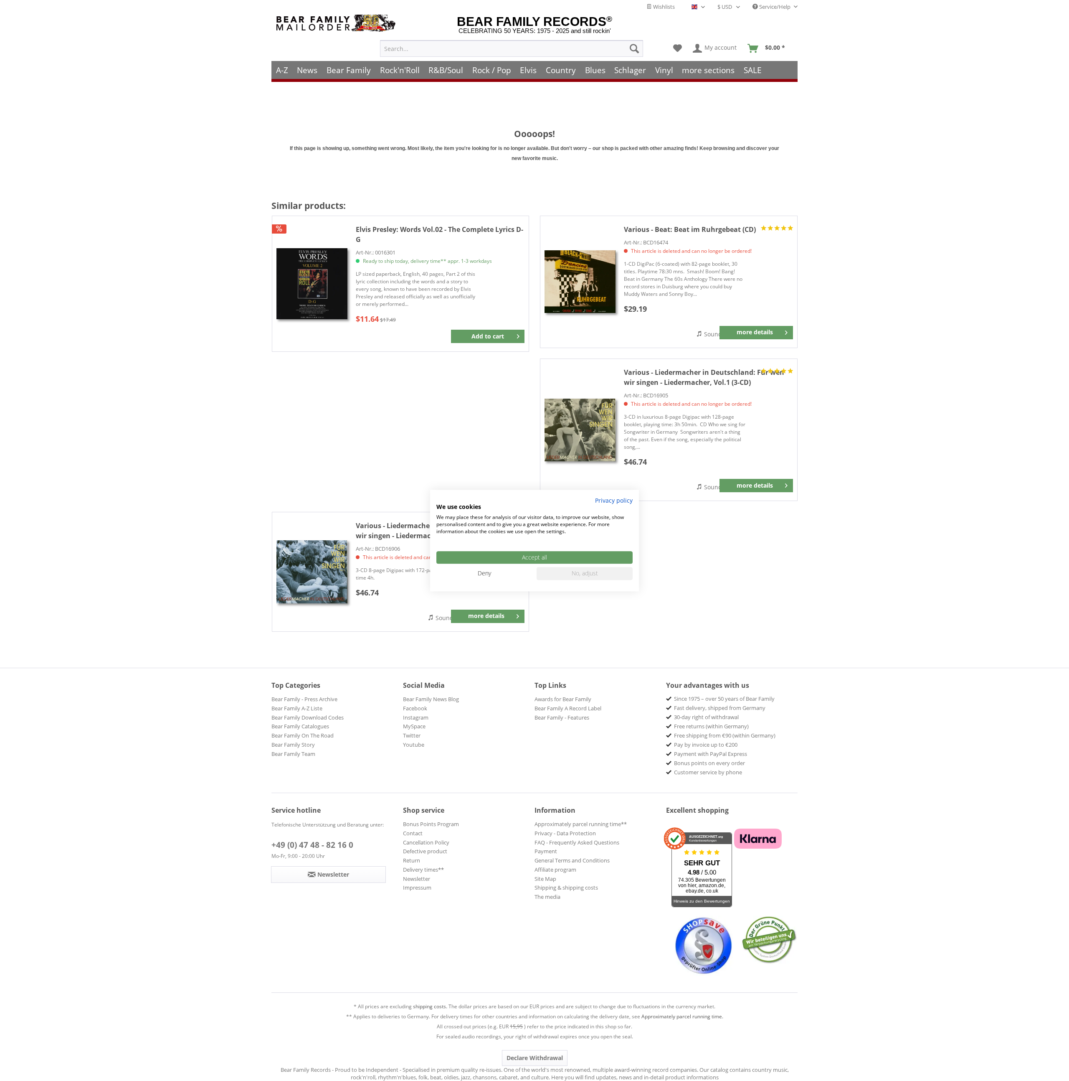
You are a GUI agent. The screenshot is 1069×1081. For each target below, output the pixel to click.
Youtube (413, 744)
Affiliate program (555, 869)
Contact (413, 833)
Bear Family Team (293, 754)
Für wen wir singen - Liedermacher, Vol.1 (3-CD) (704, 377)
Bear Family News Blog (431, 699)
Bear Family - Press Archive (304, 699)
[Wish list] (677, 48)
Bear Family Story (293, 744)
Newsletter (416, 879)
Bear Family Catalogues (300, 726)
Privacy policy (614, 500)
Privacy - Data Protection (565, 833)
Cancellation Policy (426, 842)
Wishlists (663, 6)
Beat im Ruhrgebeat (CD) (690, 229)
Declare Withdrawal (535, 1058)
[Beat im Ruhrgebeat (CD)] (580, 281)
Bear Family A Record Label (567, 708)
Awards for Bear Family (562, 699)
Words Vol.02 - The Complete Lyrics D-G (439, 234)
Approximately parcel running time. (682, 1016)
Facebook (415, 708)
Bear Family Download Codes (307, 717)
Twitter (412, 735)
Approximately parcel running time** (580, 824)
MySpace (414, 726)
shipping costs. (430, 1006)
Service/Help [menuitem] (775, 6)
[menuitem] (511, 48)
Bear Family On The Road (302, 735)
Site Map (545, 879)
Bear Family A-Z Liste (296, 708)
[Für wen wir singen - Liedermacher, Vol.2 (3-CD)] (311, 572)
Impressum (417, 887)
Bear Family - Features (561, 717)
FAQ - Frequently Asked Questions (576, 842)
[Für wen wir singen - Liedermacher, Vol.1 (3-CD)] (580, 429)
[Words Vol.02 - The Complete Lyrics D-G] (311, 283)
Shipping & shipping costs (566, 887)
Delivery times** (423, 869)
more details (755, 332)
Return (411, 860)
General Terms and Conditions (572, 860)
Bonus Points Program (431, 824)
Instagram (415, 717)
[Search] (634, 48)
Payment (545, 851)
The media (547, 896)
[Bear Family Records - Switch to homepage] (337, 23)
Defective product (425, 851)
